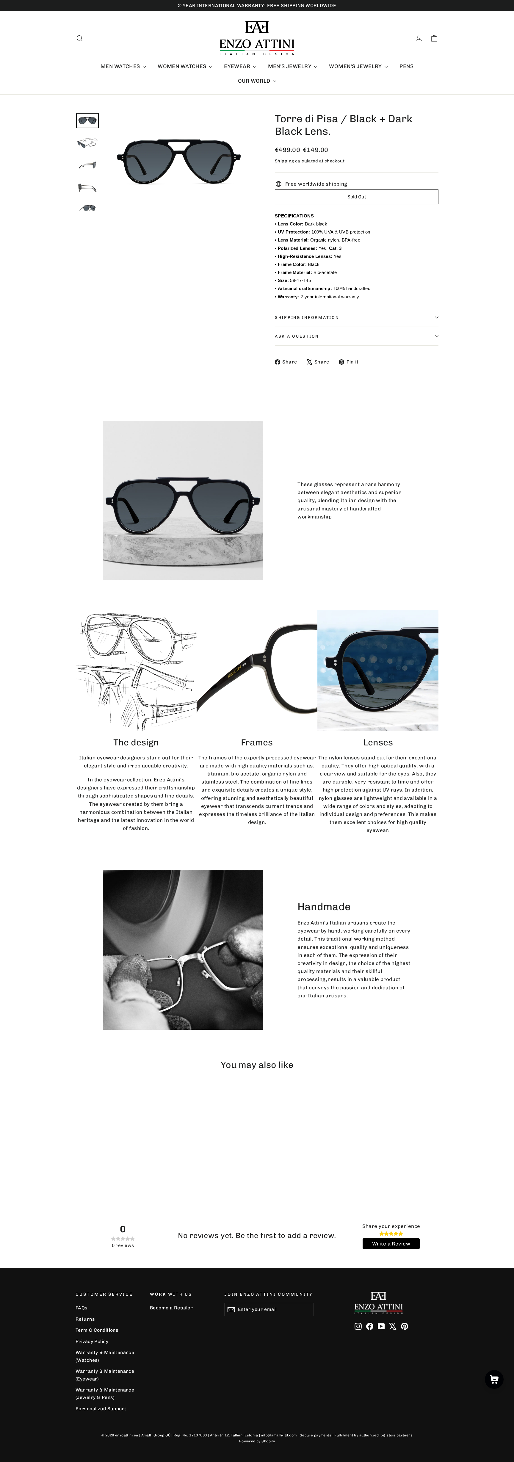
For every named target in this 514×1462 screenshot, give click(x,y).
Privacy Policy (92, 1341)
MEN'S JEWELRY (290, 66)
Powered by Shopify (257, 1441)
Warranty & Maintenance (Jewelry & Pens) (105, 1393)
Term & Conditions (97, 1330)
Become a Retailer (171, 1308)
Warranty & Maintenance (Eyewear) (105, 1374)
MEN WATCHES (121, 66)
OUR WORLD (255, 81)
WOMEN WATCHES (183, 66)
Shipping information (307, 317)
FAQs (82, 1308)
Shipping (284, 161)
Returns (85, 1319)
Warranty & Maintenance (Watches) (105, 1356)
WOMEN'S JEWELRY (356, 66)
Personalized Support (101, 1408)
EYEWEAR (237, 66)
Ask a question (297, 336)
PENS (406, 66)
